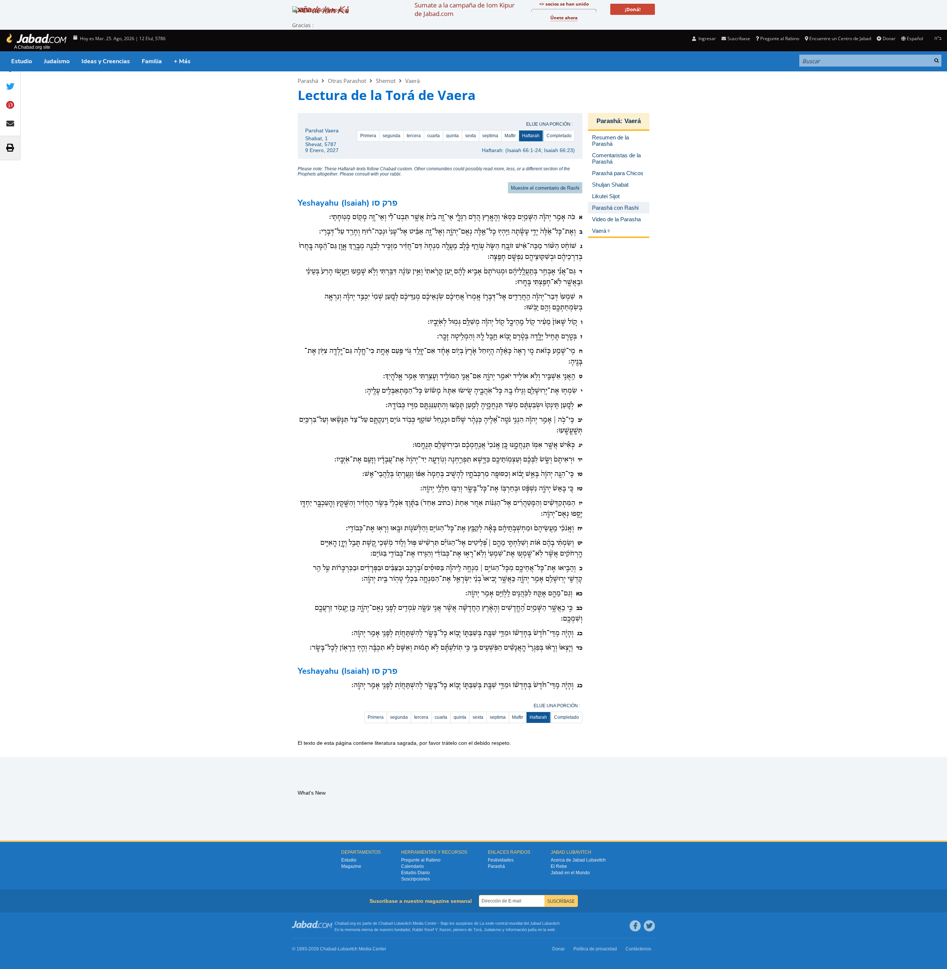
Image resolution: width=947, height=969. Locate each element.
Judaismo (492, 929)
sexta (470, 135)
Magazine (351, 866)
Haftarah (531, 135)
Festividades (501, 860)
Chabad (385, 923)
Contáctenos (638, 949)
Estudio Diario (415, 872)
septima (490, 135)
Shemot (386, 80)
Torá (477, 929)
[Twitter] (649, 925)
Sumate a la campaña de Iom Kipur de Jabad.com (465, 9)
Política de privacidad (595, 949)
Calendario (412, 866)
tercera (414, 135)
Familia (152, 61)
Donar (889, 38)
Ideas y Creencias (105, 61)
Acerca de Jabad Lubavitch (578, 860)
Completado (559, 135)
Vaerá (412, 80)
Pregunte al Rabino (779, 38)
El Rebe (559, 866)
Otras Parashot (347, 80)
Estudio (21, 61)
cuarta (433, 135)
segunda (391, 135)
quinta (452, 135)
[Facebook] (635, 925)
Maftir (510, 135)
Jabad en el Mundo (570, 872)
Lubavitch (403, 923)
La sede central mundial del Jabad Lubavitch (520, 923)
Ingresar (706, 38)
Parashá (308, 80)
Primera (368, 135)
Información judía (522, 929)
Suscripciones (415, 879)
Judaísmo (57, 61)
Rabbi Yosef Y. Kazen (431, 929)
